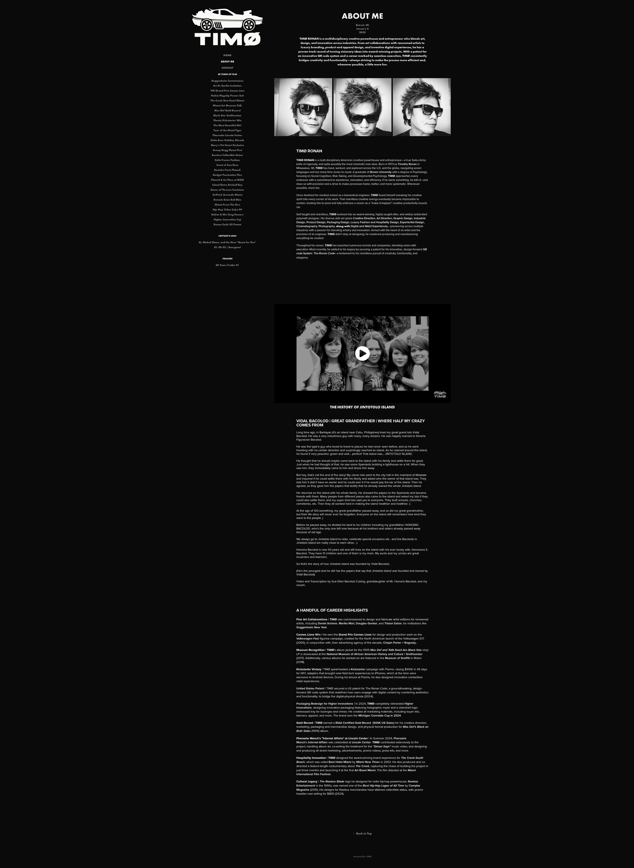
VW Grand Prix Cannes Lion (227, 90)
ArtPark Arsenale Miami (227, 194)
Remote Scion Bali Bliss (227, 199)
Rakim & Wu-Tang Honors (227, 214)
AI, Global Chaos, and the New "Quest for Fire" (227, 242)
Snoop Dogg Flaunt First (227, 150)
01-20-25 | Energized (227, 247)
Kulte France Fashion (227, 160)
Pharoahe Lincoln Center (227, 135)
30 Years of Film (227, 74)
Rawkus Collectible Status (227, 155)
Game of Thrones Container (227, 189)
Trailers (227, 258)
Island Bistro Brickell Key (227, 184)
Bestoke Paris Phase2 (227, 169)
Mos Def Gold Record (227, 110)
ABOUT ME (227, 61)
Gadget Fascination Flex (227, 174)
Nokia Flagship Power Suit (227, 95)
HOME (227, 55)
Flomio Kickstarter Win (227, 120)
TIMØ (368, 856)
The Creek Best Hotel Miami (227, 100)
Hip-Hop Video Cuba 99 (227, 209)
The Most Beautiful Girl (227, 125)
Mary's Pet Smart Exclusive (227, 145)
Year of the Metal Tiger (227, 130)
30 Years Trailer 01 (227, 265)
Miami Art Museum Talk (227, 105)
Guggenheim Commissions (227, 80)
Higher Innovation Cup (227, 219)
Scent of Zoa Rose (227, 165)
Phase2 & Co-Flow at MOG (227, 179)
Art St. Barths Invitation (227, 85)
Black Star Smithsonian (227, 115)
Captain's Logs (227, 235)
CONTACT (227, 67)
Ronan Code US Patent (227, 224)
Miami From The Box (227, 204)
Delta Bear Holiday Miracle (227, 140)
